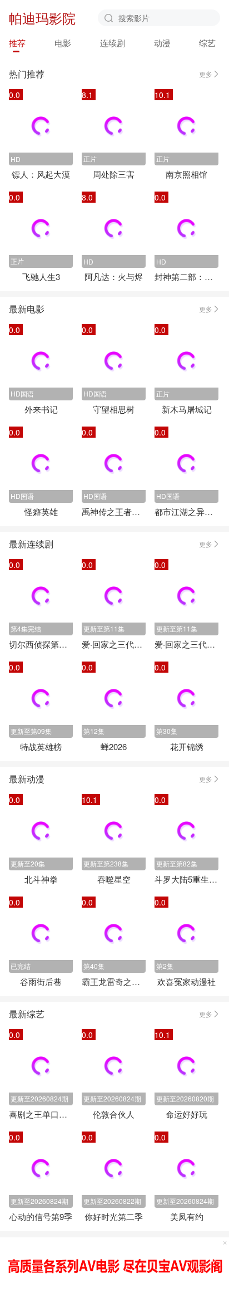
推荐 (17, 42)
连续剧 (112, 42)
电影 (62, 42)
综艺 (207, 42)
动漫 (162, 42)
